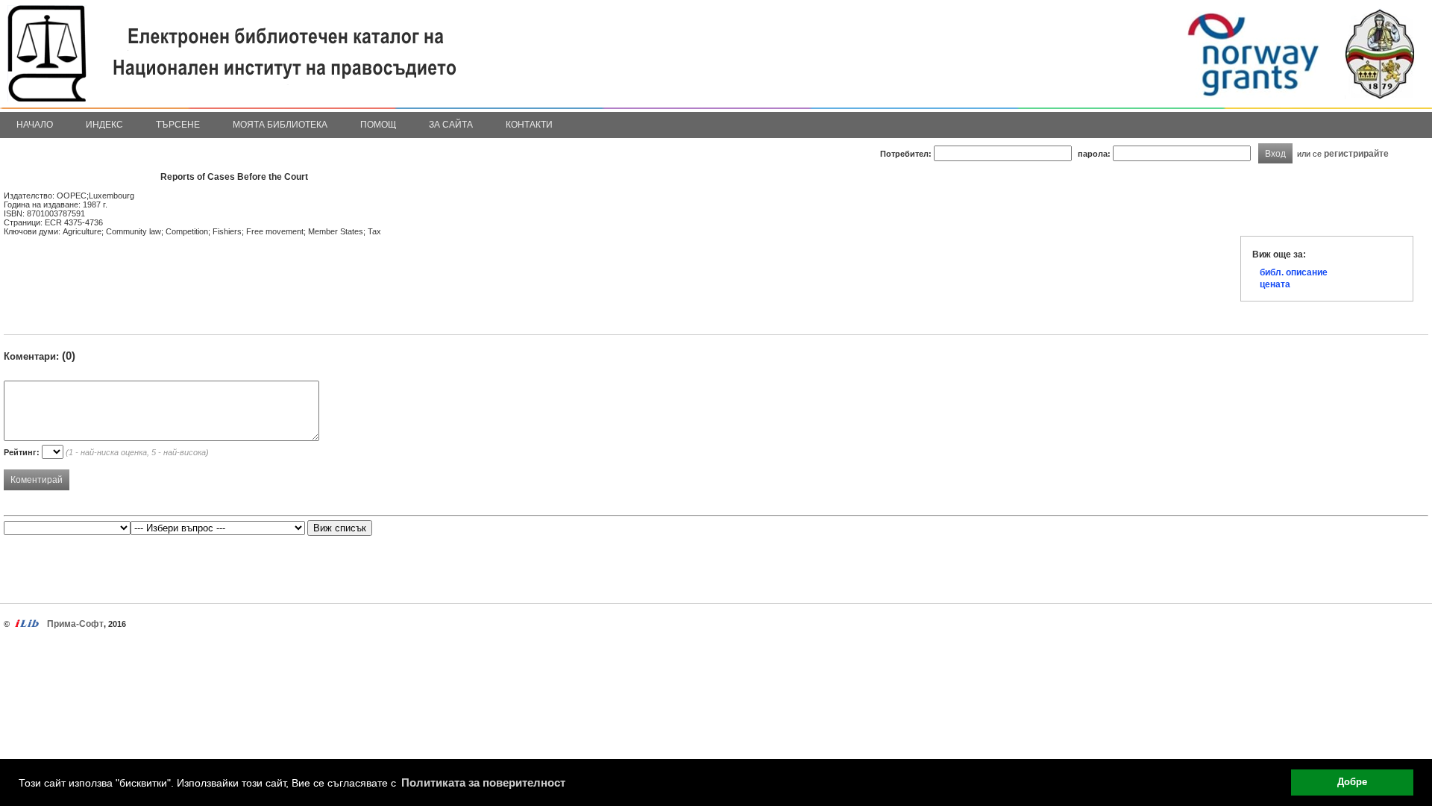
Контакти (529, 124)
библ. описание (1294, 272)
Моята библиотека (280, 124)
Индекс (104, 124)
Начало (34, 124)
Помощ (378, 124)
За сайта (451, 124)
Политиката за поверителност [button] (483, 782)
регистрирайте (1356, 153)
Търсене (178, 124)
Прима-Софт (75, 624)
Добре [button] (1352, 782)
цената (1275, 284)
